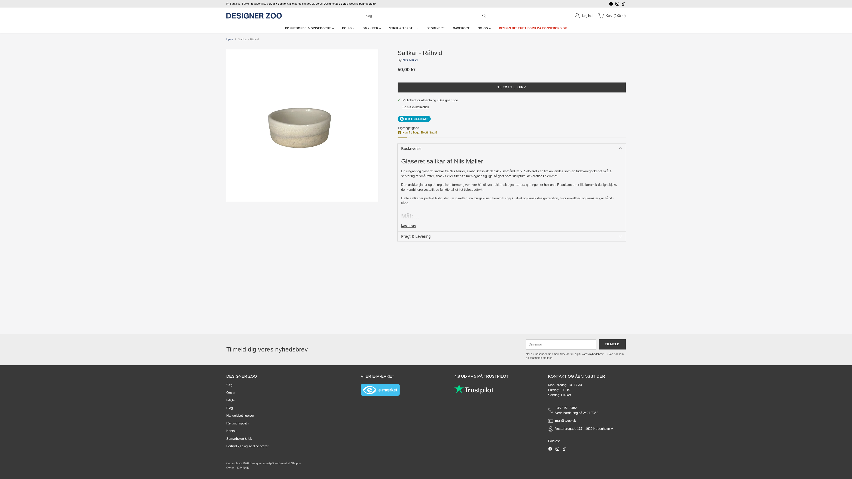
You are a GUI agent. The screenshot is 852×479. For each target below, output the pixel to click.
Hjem (229, 39)
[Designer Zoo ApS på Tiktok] (623, 5)
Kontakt (231, 431)
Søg (229, 385)
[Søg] (484, 15)
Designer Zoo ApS (262, 463)
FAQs (230, 400)
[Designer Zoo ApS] (254, 16)
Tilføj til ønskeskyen (416, 118)
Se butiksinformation (415, 107)
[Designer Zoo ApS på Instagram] (617, 5)
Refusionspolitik (237, 423)
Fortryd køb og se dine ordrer (247, 446)
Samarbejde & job (239, 438)
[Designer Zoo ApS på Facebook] (611, 5)
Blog (229, 408)
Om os (231, 393)
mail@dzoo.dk (565, 420)
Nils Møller (410, 60)
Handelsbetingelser (240, 415)
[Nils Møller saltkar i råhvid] (302, 125)
